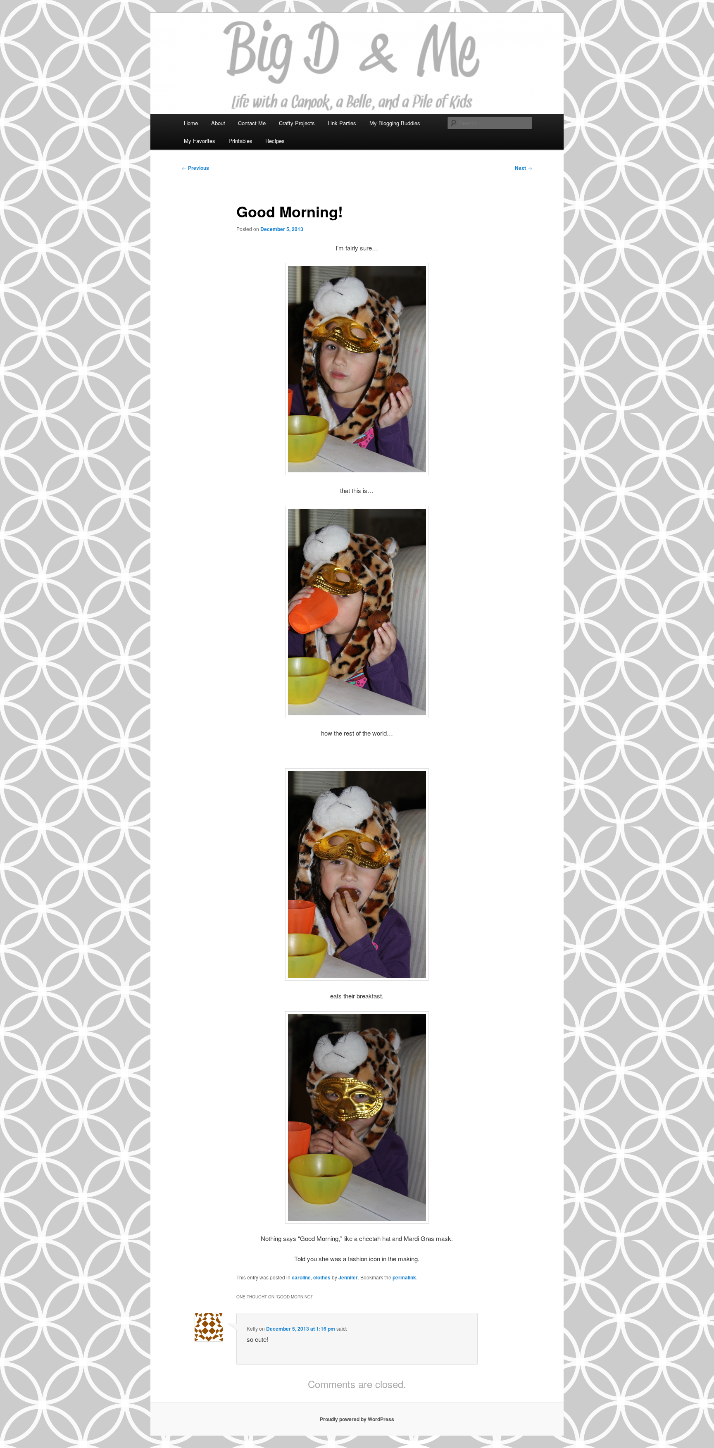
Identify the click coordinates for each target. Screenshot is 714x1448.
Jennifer (348, 1277)
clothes (322, 1277)
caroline (301, 1277)
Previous (195, 167)
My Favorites (199, 141)
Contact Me (252, 123)
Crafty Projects (297, 123)
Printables (240, 141)
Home (191, 123)
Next (523, 167)
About (218, 123)
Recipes (275, 141)
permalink (404, 1277)
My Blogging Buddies (394, 123)
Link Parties (342, 123)
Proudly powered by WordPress (357, 1419)
